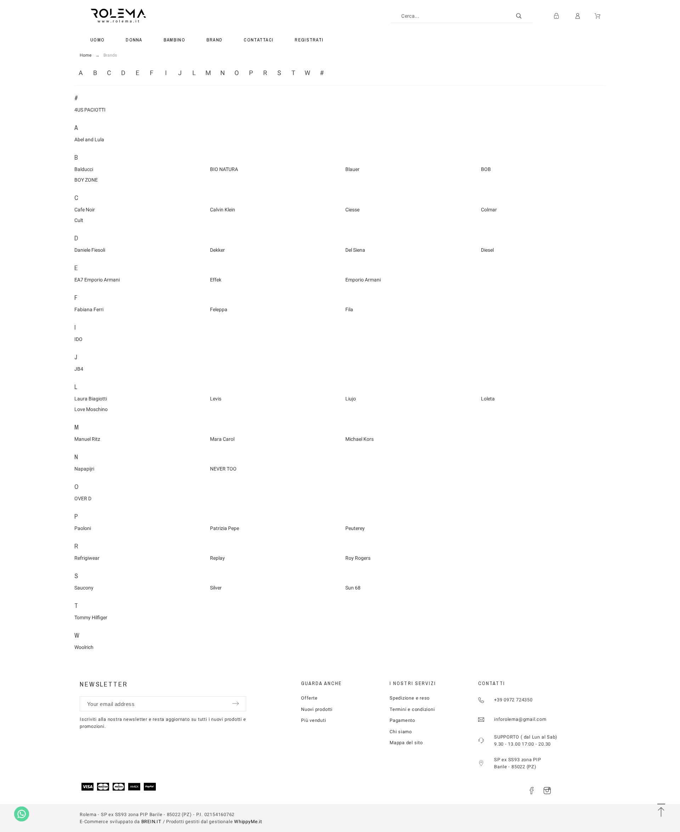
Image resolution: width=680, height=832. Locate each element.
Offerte (309, 698)
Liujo (350, 398)
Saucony (84, 588)
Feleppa (218, 309)
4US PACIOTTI (90, 110)
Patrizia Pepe (224, 528)
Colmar (489, 209)
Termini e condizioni (412, 709)
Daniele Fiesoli (89, 250)
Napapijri (84, 469)
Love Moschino (91, 409)
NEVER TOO (223, 469)
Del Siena (355, 250)
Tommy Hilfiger (90, 617)
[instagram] (547, 790)
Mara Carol (222, 439)
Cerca (523, 16)
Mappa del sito (406, 742)
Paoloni (82, 528)
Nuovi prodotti (317, 709)
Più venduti (313, 720)
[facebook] (531, 790)
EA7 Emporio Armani (97, 280)
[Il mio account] (577, 16)
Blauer (352, 169)
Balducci (83, 169)
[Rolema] (157, 15)
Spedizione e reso (410, 698)
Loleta (488, 398)
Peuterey (355, 528)
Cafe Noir (84, 209)
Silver (216, 588)
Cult (78, 220)
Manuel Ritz (87, 439)
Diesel (487, 250)
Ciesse (352, 209)
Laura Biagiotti (90, 398)
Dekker (217, 250)
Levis (215, 398)
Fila (349, 309)
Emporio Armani (363, 280)
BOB (486, 169)
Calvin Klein (222, 209)
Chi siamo (401, 731)
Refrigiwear (87, 558)
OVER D (82, 498)
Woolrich (84, 647)
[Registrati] (556, 16)
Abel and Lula (89, 139)
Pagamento (402, 720)
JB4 (78, 369)
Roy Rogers (357, 558)
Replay (217, 558)
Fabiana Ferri (88, 309)
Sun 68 (353, 588)
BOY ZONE (86, 180)
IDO (78, 339)
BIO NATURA (224, 169)
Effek (215, 280)
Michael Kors (359, 439)
